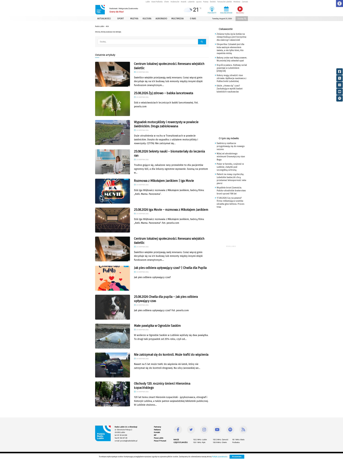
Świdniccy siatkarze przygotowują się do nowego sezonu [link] (231, 146)
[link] (339, 3)
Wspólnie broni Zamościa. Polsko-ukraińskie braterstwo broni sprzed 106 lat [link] (231, 190)
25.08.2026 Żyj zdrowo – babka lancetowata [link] (163, 93)
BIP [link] (155, 435)
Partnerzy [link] (157, 427)
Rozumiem (237, 457)
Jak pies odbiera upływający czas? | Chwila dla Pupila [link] (170, 268)
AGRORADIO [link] (161, 18)
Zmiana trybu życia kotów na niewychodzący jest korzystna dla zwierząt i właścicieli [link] (231, 37)
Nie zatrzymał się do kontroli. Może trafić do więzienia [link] (171, 354)
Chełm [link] (166, 2)
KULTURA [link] (147, 18)
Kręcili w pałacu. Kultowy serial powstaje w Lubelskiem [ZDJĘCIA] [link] (232, 68)
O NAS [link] (193, 18)
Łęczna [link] (199, 2)
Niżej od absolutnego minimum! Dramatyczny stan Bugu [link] (231, 156)
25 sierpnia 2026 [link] (142, 72)
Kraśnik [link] (183, 2)
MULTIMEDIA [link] (177, 18)
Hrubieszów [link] (175, 2)
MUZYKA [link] (134, 18)
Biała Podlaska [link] (157, 2)
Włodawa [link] (236, 2)
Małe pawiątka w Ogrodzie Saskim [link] (157, 326)
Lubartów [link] (191, 2)
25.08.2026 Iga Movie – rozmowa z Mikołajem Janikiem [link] (171, 210)
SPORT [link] (120, 18)
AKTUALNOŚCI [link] (104, 18)
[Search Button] (245, 18)
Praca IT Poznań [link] (160, 441)
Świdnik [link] (213, 2)
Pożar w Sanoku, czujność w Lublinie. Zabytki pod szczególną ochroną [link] (230, 167)
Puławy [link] (205, 2)
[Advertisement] (233, 114)
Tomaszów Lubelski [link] (224, 2)
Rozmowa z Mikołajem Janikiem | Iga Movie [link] (164, 181)
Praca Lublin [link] (158, 438)
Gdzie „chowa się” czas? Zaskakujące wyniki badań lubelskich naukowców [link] (230, 88)
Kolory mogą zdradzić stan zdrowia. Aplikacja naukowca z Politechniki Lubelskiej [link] (231, 78)
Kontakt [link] (157, 432)
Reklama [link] (157, 430)
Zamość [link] (245, 2)
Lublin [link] (148, 2)
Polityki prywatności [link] (219, 457)
